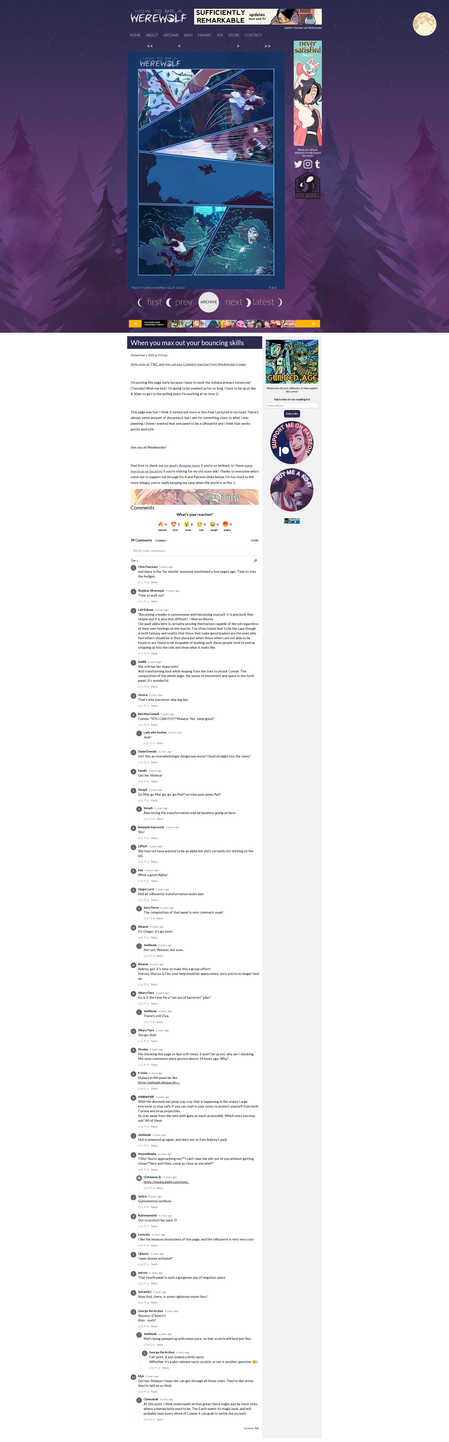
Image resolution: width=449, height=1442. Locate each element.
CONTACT (253, 35)
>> (267, 45)
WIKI (188, 35)
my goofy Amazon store (182, 465)
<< (150, 45)
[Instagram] (307, 164)
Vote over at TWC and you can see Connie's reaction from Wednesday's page (188, 364)
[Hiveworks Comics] (308, 185)
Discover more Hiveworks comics (154, 323)
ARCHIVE (171, 35)
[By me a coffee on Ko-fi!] (292, 512)
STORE (234, 35)
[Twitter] (298, 164)
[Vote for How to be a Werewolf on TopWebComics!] (292, 522)
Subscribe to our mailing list (292, 399)
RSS (220, 35)
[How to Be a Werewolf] (159, 16)
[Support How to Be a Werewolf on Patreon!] (292, 465)
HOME (135, 35)
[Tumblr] (317, 164)
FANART (205, 35)
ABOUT (152, 35)
